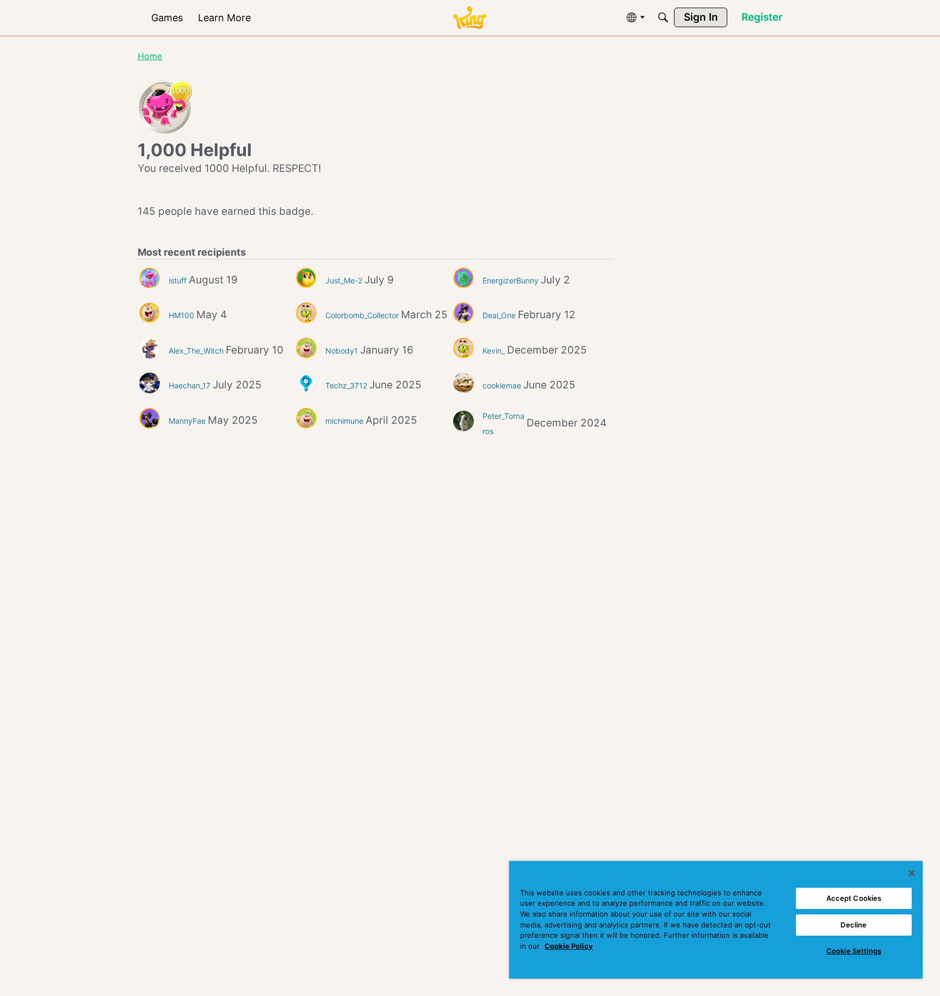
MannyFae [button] (187, 420)
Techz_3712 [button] (346, 385)
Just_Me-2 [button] (343, 280)
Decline (853, 924)
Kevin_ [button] (494, 350)
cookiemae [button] (502, 385)
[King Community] (469, 17)
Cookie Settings (853, 950)
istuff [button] (178, 280)
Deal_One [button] (499, 315)
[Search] (663, 17)
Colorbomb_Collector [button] (362, 315)
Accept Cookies (854, 898)
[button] (149, 278)
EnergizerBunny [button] (511, 280)
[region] (716, 920)
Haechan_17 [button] (190, 385)
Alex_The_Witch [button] (196, 350)
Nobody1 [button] (341, 350)
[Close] (911, 873)
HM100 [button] (181, 315)
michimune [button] (344, 420)
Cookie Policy (569, 946)
